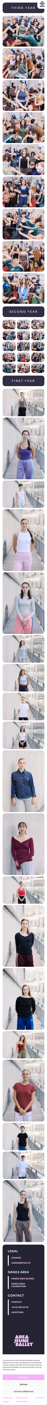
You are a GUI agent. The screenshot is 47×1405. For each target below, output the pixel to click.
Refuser (23, 1384)
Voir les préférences (23, 1391)
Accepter (23, 1377)
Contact (16, 1302)
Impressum (40, 1398)
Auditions (17, 1312)
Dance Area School (22, 1278)
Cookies (16, 1258)
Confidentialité (20, 1263)
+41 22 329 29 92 (19, 1307)
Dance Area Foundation (18, 1285)
